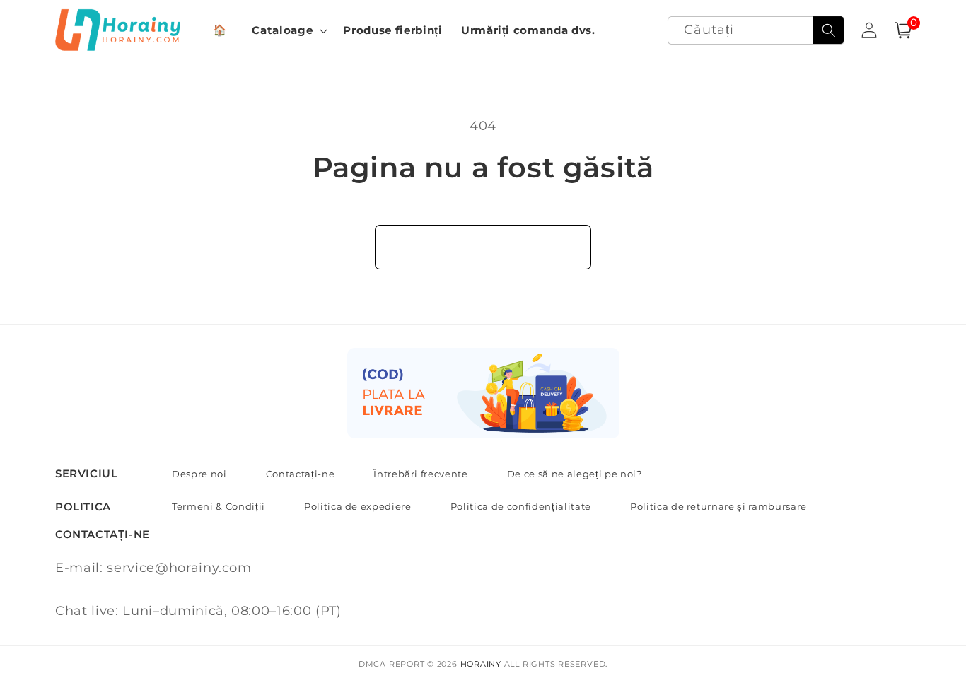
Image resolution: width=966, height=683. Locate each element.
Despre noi (199, 473)
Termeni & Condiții (218, 506)
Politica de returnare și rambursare (718, 506)
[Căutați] (828, 30)
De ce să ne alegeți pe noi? (574, 473)
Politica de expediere (358, 506)
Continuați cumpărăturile (483, 247)
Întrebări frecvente (420, 473)
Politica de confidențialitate (520, 506)
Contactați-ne (300, 473)
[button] (288, 30)
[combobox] (756, 31)
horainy (480, 664)
